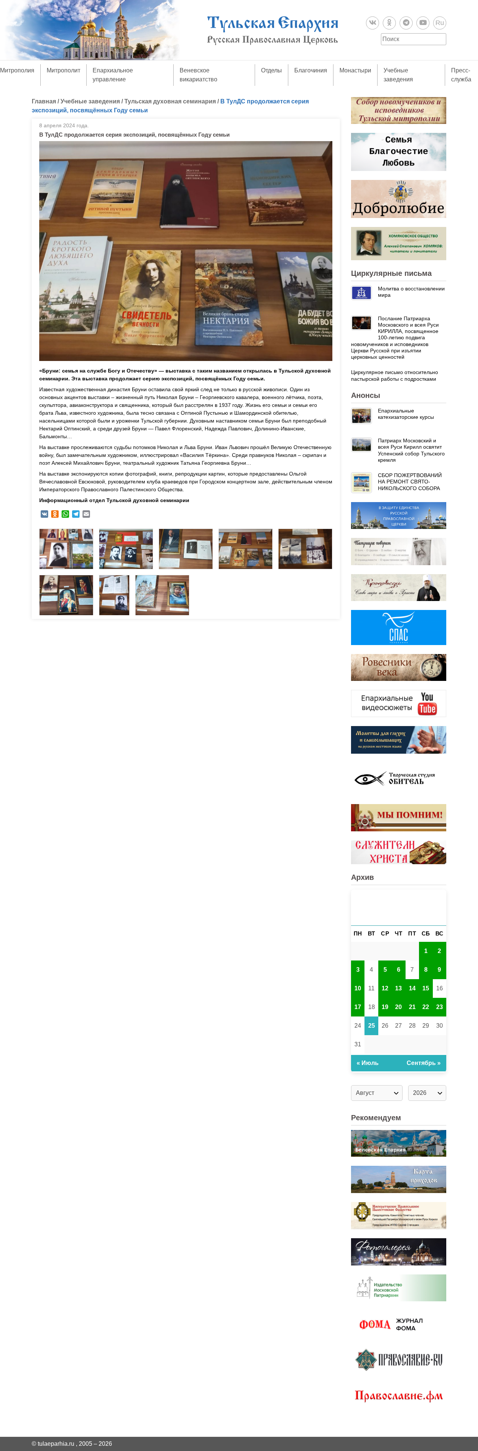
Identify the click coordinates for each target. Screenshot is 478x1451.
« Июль (368, 1063)
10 (357, 988)
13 (398, 988)
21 (412, 1007)
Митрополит (63, 70)
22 (425, 1007)
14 (412, 988)
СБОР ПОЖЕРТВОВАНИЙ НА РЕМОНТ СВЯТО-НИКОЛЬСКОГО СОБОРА (410, 481)
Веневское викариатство (198, 74)
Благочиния (310, 70)
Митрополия (17, 70)
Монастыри (355, 70)
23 (439, 1007)
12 (385, 988)
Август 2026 (398, 907)
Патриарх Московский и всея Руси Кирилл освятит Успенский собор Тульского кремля (411, 450)
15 (425, 988)
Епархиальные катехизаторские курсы (406, 414)
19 (385, 1007)
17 (357, 1007)
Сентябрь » (424, 1063)
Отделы (271, 70)
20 (398, 1007)
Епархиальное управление (113, 74)
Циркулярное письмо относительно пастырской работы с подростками (394, 375)
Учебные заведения (398, 74)
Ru (439, 23)
